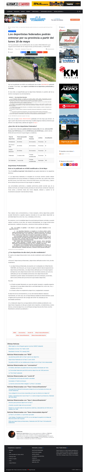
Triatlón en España (12, 458)
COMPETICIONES (35, 11)
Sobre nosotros (36, 460)
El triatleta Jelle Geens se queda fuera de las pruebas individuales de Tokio (28, 367)
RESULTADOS (16, 11)
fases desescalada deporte (39, 335)
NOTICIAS (23, 11)
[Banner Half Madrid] (69, 45)
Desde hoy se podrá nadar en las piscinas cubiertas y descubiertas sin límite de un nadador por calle (31, 408)
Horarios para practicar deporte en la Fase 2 (20, 402)
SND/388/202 (45, 84)
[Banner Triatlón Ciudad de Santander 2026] (69, 62)
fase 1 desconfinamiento (23, 335)
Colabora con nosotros (38, 456)
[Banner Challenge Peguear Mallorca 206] (69, 123)
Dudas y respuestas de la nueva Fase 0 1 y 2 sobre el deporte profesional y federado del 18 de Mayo (31, 396)
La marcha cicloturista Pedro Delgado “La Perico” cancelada (25, 383)
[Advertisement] (31, 203)
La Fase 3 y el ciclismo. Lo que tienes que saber (21, 414)
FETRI (10, 460)
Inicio (10, 27)
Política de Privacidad (37, 450)
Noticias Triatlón (15, 27)
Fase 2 (35, 122)
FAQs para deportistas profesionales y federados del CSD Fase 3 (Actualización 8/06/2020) (30, 422)
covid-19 (30, 332)
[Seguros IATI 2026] (69, 144)
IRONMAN (28, 11)
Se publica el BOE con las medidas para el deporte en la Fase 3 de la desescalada (30, 362)
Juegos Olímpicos (12, 462)
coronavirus (22, 332)
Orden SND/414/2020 (25, 118)
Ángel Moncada (32, 469)
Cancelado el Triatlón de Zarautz (17, 381)
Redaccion (11, 49)
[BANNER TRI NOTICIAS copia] (69, 83)
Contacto (34, 458)
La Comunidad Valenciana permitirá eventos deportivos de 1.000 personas (29, 370)
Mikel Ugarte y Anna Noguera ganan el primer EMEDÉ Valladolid (26, 346)
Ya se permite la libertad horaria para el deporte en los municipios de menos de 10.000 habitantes (30, 389)
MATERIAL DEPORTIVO (58, 11)
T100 (10, 452)
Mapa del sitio (35, 462)
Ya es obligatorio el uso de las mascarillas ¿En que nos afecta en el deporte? (29, 393)
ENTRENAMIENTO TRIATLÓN (46, 11)
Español (62, 153)
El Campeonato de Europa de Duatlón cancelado (22, 378)
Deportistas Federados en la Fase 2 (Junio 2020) (22, 359)
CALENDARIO (9, 11)
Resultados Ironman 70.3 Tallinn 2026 (19, 348)
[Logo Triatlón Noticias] (18, 5)
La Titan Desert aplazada (15, 373)
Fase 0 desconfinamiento (42, 332)
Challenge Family (12, 456)
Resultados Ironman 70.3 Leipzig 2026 (19, 351)
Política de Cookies (37, 452)
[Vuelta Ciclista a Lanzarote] (43, 18)
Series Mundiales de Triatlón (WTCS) (16, 454)
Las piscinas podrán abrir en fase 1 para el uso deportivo (24, 357)
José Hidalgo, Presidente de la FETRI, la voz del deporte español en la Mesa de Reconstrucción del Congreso (30, 418)
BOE (15, 332)
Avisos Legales (35, 454)
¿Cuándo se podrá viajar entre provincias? (20, 405)
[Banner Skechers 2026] (69, 103)
